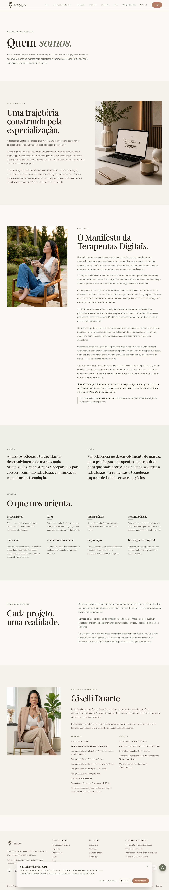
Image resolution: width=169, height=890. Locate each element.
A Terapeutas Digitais (62, 5)
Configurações (108, 881)
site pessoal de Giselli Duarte (109, 398)
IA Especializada (128, 5)
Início (47, 5)
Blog (116, 5)
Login (157, 5)
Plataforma (93, 857)
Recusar (124, 881)
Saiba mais (90, 873)
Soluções (81, 5)
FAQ (54, 861)
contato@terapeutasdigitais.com (138, 845)
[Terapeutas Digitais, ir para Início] (18, 4)
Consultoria (93, 845)
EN (146, 5)
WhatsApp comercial (133, 849)
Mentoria (93, 5)
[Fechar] (148, 866)
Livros (55, 857)
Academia (105, 5)
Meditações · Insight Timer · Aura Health (141, 853)
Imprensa (56, 849)
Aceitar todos (140, 881)
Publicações (58, 853)
